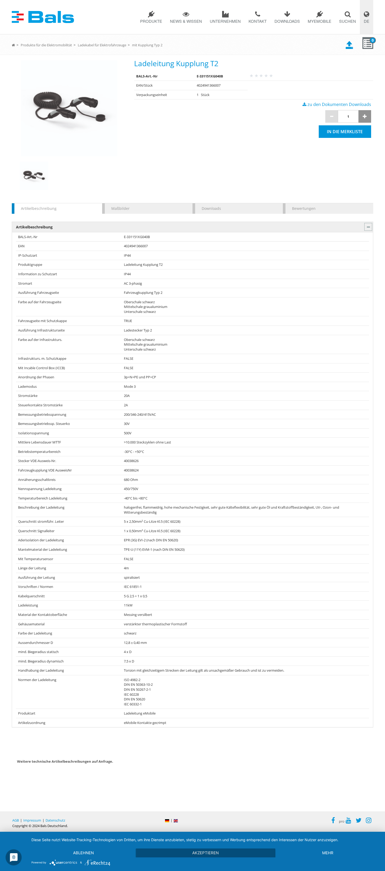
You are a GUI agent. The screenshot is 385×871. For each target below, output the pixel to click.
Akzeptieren (205, 852)
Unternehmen (225, 21)
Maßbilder (120, 208)
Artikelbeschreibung (39, 208)
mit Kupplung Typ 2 (147, 45)
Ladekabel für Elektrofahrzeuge (102, 45)
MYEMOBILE (319, 21)
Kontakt (258, 21)
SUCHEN (347, 21)
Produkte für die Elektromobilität (46, 45)
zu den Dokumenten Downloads (338, 104)
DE (366, 21)
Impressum (32, 820)
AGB (15, 820)
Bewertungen (304, 208)
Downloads (287, 21)
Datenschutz (55, 820)
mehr (327, 852)
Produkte (151, 21)
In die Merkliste (345, 131)
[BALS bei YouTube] (348, 821)
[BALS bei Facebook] (333, 821)
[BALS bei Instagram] (368, 821)
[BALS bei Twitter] (358, 821)
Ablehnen (83, 852)
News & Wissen (186, 21)
